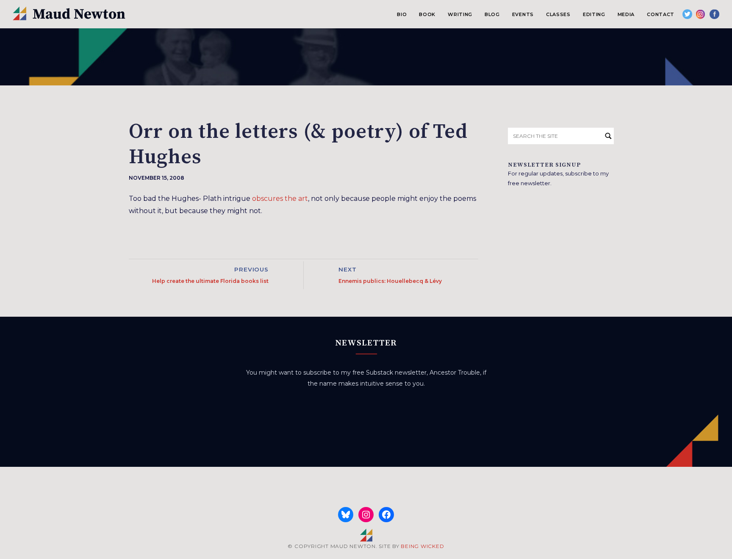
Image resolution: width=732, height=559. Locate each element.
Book (427, 14)
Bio (402, 14)
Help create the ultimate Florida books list (210, 281)
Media (626, 14)
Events (523, 14)
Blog (492, 14)
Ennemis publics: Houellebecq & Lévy (390, 281)
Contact (660, 14)
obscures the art (280, 199)
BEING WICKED (422, 546)
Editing (594, 14)
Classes (558, 14)
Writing (460, 14)
